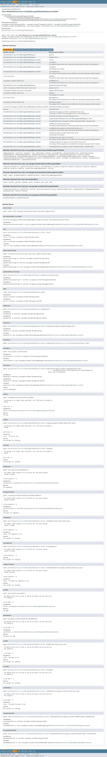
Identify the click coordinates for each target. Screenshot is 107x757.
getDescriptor (53, 88)
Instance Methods (32, 49)
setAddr (51, 123)
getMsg (51, 93)
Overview (3, 1)
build (50, 54)
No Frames (26, 4)
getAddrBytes (53, 80)
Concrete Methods (46, 49)
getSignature (53, 97)
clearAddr (52, 62)
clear (50, 60)
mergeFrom (52, 112)
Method (22, 6)
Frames (20, 4)
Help (34, 1)
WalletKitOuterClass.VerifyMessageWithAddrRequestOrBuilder (60, 26)
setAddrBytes (53, 128)
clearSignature (54, 71)
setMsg (51, 133)
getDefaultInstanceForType (57, 85)
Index (30, 1)
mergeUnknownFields (55, 121)
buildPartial (53, 57)
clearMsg (52, 67)
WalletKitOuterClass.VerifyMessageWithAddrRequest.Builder (58, 19)
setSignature (53, 137)
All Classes (35, 4)
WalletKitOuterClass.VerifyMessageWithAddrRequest (18, 30)
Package (9, 1)
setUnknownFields (54, 146)
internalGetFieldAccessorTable (59, 106)
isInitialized (53, 109)
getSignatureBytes (55, 102)
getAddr (51, 76)
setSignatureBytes (55, 142)
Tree (19, 1)
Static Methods (19, 49)
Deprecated (24, 1)
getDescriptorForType (56, 90)
